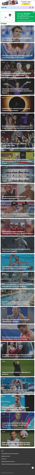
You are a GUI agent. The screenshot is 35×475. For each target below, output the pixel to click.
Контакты (3, 459)
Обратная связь (5, 456)
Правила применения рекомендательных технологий (15, 464)
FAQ (2, 451)
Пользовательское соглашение (10, 453)
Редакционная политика (8, 461)
